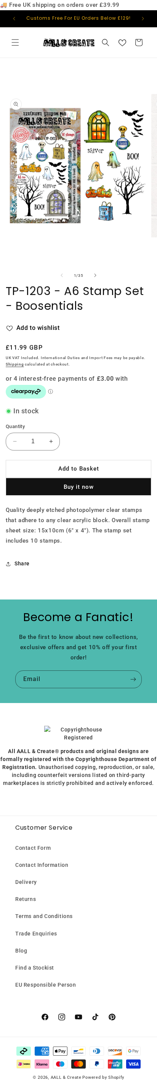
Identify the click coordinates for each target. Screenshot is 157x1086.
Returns (25, 899)
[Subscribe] (133, 679)
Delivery (26, 882)
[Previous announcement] (14, 18)
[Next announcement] (143, 18)
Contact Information (41, 865)
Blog (21, 951)
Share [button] (22, 563)
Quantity (15, 426)
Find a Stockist (34, 968)
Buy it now (79, 486)
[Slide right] (95, 275)
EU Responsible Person (45, 985)
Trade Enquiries (36, 934)
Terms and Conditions (44, 916)
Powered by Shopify (103, 1077)
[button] (15, 42)
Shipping (15, 364)
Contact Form (33, 848)
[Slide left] (61, 275)
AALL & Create (66, 1077)
